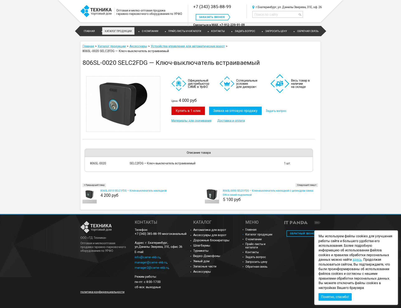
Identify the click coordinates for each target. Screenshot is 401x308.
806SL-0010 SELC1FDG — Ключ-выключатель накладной (133, 190)
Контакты (252, 252)
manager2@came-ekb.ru (152, 268)
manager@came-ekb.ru (151, 262)
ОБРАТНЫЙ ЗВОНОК (303, 233)
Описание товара (199, 152)
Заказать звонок (212, 17)
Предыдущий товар (95, 185)
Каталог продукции (118, 31)
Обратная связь (256, 266)
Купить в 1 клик (188, 111)
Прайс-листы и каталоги (255, 245)
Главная (250, 229)
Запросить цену (256, 261)
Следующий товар (306, 185)
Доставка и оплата (231, 121)
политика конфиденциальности (102, 292)
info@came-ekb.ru (147, 257)
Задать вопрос (276, 110)
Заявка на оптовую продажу (235, 111)
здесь (357, 260)
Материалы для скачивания (191, 121)
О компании (253, 239)
